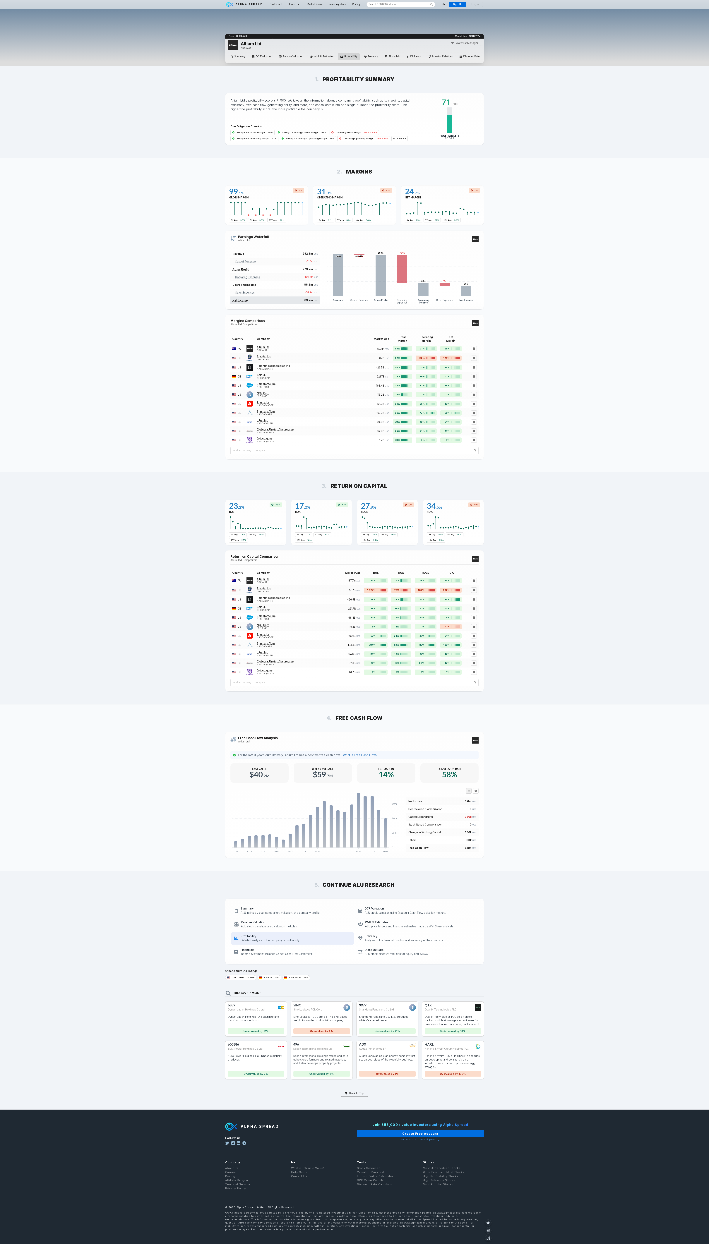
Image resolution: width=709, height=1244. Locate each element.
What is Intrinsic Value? (308, 1168)
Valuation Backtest (370, 1172)
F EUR (271, 977)
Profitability (350, 56)
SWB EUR (298, 977)
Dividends (416, 56)
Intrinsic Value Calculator (375, 1176)
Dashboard (276, 4)
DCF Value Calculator (372, 1180)
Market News (314, 4)
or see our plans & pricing (420, 1139)
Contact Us (299, 1176)
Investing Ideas (337, 4)
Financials (394, 56)
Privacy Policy (235, 1188)
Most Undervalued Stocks (441, 1168)
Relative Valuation (293, 56)
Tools (291, 4)
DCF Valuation (264, 56)
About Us (231, 1168)
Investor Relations (442, 56)
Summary (239, 56)
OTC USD (242, 977)
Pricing (356, 4)
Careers (231, 1172)
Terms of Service (237, 1184)
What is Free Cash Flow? (360, 755)
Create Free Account (420, 1133)
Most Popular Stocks (438, 1184)
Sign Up (458, 4)
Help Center (300, 1172)
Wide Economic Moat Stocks (443, 1172)
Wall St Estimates (324, 56)
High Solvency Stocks (439, 1180)
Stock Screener (368, 1168)
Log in (475, 4)
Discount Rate (471, 56)
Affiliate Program (237, 1180)
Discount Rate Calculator (375, 1184)
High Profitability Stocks (440, 1176)
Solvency (373, 56)
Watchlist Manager (466, 42)
